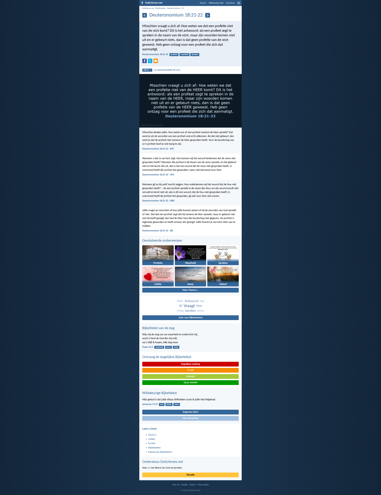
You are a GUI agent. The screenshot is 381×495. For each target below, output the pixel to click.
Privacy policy (203, 485)
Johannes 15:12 (150, 404)
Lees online (167, 70)
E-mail (190, 370)
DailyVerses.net (148, 8)
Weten (180, 301)
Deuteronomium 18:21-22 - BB (157, 231)
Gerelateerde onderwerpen (162, 241)
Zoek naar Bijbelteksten (191, 318)
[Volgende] (207, 15)
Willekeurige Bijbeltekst (159, 393)
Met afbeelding (190, 418)
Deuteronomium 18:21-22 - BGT (158, 149)
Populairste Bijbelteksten (160, 452)
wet (161, 404)
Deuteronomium (173, 8)
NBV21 (146, 70)
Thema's (203, 3)
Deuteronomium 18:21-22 (155, 54)
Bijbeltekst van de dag (158, 328)
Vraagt (189, 306)
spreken (195, 55)
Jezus (177, 404)
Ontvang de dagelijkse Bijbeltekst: (167, 357)
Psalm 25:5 (147, 347)
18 (183, 8)
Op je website (190, 382)
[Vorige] (144, 15)
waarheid (184, 55)
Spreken (190, 311)
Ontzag (180, 311)
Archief (151, 443)
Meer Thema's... (190, 290)
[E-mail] (156, 62)
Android (190, 376)
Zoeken (151, 439)
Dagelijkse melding (190, 364)
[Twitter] (151, 62)
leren (168, 347)
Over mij (175, 485)
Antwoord (191, 301)
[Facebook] (145, 62)
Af (180, 306)
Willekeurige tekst (216, 3)
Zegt (202, 301)
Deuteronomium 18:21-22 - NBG (158, 201)
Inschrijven (230, 3)
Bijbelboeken (161, 8)
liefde (169, 404)
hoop (176, 347)
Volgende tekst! (190, 412)
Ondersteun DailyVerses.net (162, 462)
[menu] (239, 4)
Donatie (191, 475)
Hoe (199, 306)
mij (148, 468)
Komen (200, 311)
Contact (192, 485)
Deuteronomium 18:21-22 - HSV (158, 175)
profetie (174, 55)
